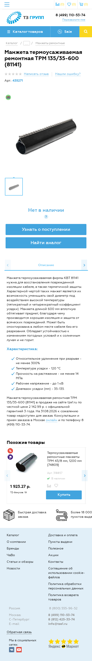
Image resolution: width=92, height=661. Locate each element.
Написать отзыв (36, 74)
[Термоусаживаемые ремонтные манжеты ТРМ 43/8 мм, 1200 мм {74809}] (26, 462)
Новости (13, 568)
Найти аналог (46, 242)
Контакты (55, 562)
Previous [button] (8, 265)
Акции (53, 555)
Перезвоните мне (73, 19)
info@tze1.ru (57, 624)
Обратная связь (19, 632)
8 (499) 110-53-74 (70, 15)
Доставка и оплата (62, 535)
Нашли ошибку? (68, 74)
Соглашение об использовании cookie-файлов (66, 573)
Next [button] (84, 265)
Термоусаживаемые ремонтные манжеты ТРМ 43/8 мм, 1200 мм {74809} (64, 459)
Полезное (55, 548)
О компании (16, 542)
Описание (46, 265)
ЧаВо (11, 555)
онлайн (51, 420)
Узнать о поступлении (46, 229)
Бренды (13, 548)
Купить (64, 494)
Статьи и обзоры (20, 562)
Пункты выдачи (60, 542)
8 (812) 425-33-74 (61, 619)
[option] (46, 133)
